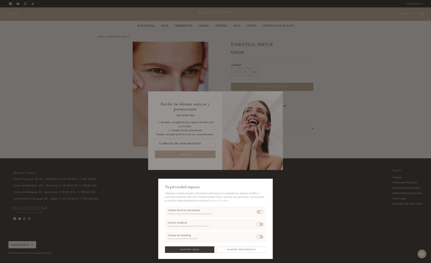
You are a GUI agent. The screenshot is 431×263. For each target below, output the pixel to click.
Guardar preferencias (241, 249)
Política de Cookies (218, 200)
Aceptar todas (189, 249)
